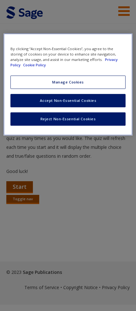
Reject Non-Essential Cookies (68, 118)
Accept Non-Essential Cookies (68, 100)
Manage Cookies (68, 82)
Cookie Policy (34, 65)
